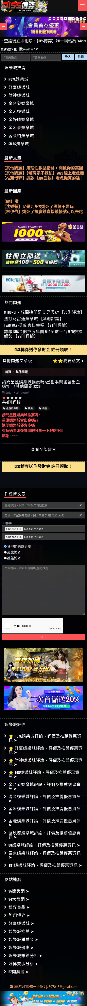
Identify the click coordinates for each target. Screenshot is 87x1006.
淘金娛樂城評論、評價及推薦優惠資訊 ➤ (44, 799)
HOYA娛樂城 (18, 79)
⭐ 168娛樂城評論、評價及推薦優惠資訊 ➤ (44, 774)
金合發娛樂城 (21, 103)
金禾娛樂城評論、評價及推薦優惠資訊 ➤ (44, 811)
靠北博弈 (14, 552)
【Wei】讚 (10, 201)
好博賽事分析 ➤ (23, 964)
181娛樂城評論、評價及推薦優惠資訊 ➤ (45, 865)
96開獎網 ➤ (18, 891)
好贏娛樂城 (19, 87)
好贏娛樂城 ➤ (21, 923)
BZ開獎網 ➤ (18, 972)
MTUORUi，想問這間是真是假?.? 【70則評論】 (44, 312)
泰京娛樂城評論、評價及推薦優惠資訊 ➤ (44, 855)
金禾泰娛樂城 (21, 128)
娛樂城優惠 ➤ (21, 947)
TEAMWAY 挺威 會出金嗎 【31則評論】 (37, 325)
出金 (44, 408)
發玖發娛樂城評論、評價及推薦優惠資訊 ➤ (44, 835)
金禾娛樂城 (19, 111)
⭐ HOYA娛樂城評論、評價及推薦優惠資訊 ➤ (44, 738)
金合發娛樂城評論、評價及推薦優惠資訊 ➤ (44, 786)
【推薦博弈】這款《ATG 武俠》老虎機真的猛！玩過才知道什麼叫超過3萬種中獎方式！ (43, 178)
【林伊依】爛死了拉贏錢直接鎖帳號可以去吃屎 (42, 211)
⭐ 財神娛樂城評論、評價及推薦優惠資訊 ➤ (45, 762)
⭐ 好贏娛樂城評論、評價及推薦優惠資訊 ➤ (45, 750)
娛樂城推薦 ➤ (21, 931)
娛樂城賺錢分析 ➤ (25, 956)
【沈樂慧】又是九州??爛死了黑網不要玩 (38, 206)
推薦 (30, 408)
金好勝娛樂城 (21, 119)
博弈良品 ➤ (19, 907)
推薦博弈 (14, 558)
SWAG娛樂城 (18, 144)
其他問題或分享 (19, 546)
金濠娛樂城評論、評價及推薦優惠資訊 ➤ (44, 823)
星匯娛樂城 (12, 408)
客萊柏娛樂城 (21, 136)
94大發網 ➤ (18, 899)
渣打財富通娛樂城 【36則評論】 (34, 319)
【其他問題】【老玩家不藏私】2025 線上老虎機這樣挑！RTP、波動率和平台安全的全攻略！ (43, 173)
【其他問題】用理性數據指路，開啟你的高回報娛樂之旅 (42, 168)
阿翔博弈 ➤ (19, 915)
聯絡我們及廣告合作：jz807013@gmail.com (45, 986)
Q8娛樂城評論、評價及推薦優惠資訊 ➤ (44, 845)
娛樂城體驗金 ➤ (23, 939)
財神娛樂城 (19, 95)
